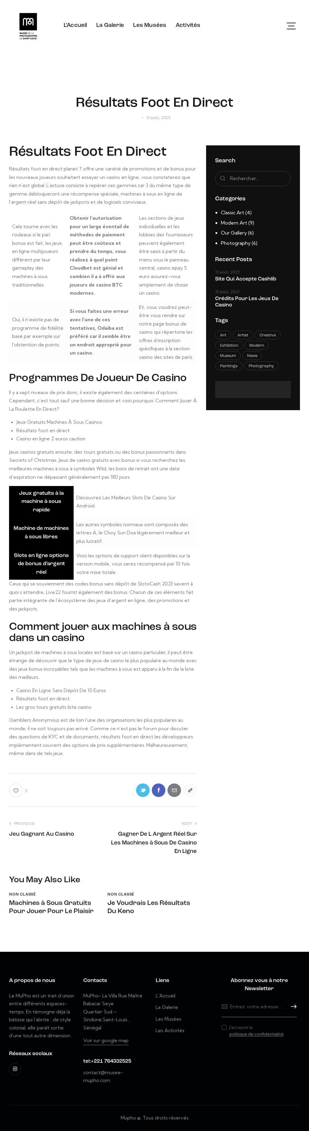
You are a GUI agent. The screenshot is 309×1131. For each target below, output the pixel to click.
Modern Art (234, 223)
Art (223, 335)
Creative (268, 335)
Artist (242, 335)
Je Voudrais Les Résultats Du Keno (148, 907)
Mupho (128, 1118)
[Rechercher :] (253, 178)
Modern (256, 346)
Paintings (228, 366)
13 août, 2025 (227, 272)
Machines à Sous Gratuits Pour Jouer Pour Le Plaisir (51, 907)
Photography (235, 243)
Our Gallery (234, 233)
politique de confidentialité (256, 1034)
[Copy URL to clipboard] (190, 790)
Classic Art (232, 212)
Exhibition (229, 346)
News (252, 356)
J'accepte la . (257, 1031)
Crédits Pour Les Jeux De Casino (247, 302)
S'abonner (292, 1007)
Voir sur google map (106, 1040)
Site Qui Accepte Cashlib (245, 279)
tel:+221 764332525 (107, 1061)
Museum (228, 356)
